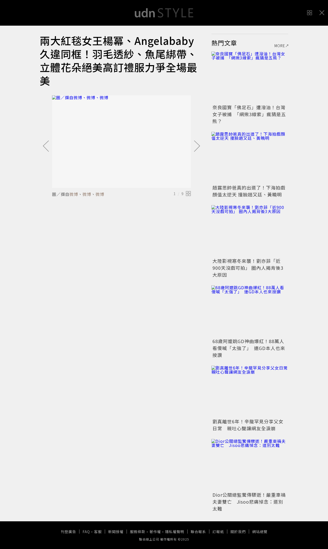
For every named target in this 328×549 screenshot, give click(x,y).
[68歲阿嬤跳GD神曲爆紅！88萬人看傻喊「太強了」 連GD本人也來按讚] (249, 311)
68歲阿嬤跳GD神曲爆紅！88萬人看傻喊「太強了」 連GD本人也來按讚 (248, 348)
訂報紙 (218, 532)
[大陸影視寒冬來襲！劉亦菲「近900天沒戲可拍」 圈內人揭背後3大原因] (249, 230)
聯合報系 (198, 532)
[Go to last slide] (46, 146)
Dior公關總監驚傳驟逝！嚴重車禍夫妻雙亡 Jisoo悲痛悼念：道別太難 (249, 501)
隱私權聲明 (174, 531)
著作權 (155, 531)
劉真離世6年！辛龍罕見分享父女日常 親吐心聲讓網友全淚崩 (247, 425)
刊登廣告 (68, 532)
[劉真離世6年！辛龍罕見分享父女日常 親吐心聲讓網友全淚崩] (249, 391)
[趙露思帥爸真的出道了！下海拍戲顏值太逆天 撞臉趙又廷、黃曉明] (249, 157)
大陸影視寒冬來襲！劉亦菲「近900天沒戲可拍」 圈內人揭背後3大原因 (247, 267)
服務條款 (137, 531)
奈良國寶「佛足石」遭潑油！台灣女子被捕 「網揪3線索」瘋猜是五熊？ (249, 114)
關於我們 (238, 532)
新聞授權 (116, 532)
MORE (279, 45)
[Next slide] (197, 146)
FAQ (86, 531)
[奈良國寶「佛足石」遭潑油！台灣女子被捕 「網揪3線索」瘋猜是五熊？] (249, 77)
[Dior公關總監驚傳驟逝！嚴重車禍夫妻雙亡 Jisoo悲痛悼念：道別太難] (249, 464)
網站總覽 (260, 532)
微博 (73, 194)
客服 (98, 531)
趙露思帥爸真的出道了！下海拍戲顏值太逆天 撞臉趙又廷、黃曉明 (248, 191)
